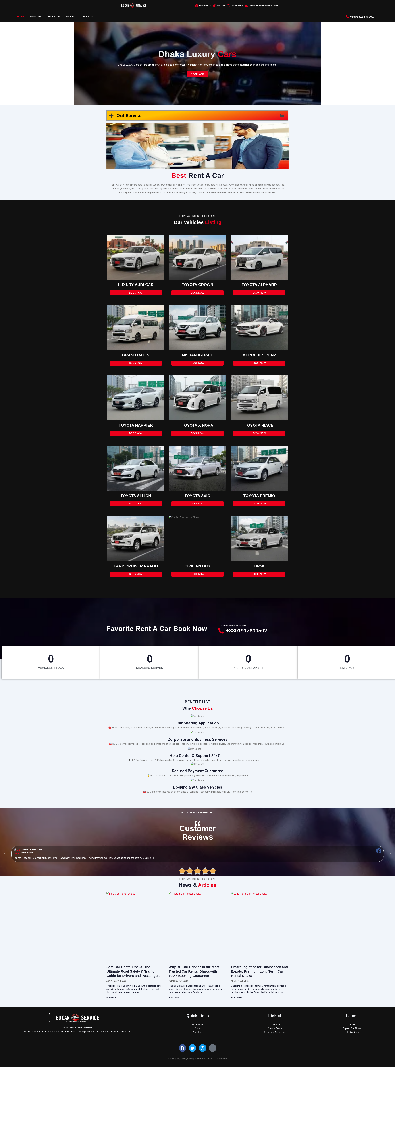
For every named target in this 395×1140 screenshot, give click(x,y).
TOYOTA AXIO (197, 496)
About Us (35, 16)
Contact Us (86, 16)
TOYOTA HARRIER (136, 425)
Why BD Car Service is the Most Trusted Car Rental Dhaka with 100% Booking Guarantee (194, 971)
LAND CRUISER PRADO (136, 566)
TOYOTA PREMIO (259, 496)
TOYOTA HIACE (259, 425)
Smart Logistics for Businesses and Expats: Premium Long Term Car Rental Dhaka (259, 971)
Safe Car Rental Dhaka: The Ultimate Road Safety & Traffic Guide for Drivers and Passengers (133, 971)
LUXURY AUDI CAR (136, 284)
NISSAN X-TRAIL (197, 355)
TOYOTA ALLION (136, 496)
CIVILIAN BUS (197, 566)
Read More (112, 997)
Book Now (135, 292)
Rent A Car (53, 16)
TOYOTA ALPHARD (259, 284)
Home (20, 16)
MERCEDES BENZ (259, 355)
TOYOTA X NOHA (197, 425)
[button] (4, 853)
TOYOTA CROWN (197, 284)
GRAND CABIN (135, 355)
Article (70, 16)
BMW (259, 566)
